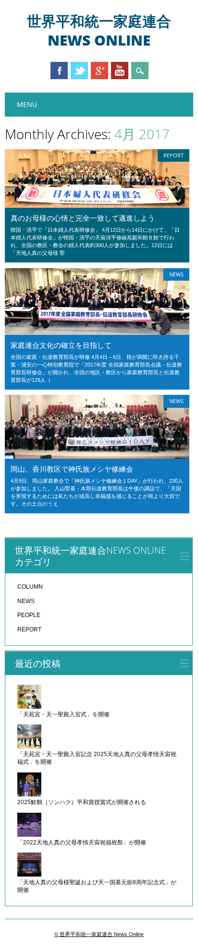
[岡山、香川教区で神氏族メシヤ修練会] (97, 456)
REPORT (173, 155)
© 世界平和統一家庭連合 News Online (99, 934)
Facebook (59, 70)
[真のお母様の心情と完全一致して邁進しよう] (97, 205)
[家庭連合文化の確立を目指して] (97, 332)
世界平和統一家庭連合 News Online (99, 30)
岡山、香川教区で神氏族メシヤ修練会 (72, 469)
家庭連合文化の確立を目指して (61, 345)
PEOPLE (28, 615)
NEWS (176, 274)
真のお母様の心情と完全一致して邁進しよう (83, 218)
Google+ (99, 70)
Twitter (79, 70)
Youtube (119, 70)
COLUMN (30, 586)
